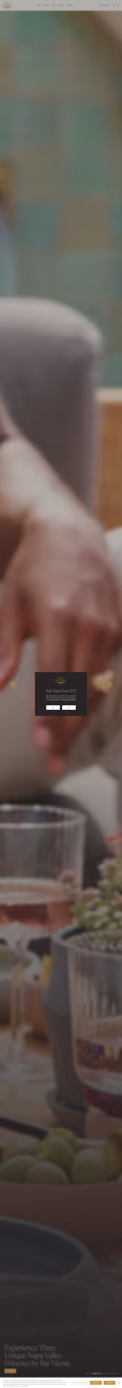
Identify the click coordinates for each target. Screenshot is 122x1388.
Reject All (96, 1382)
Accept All (109, 1382)
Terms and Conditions (69, 699)
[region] (61, 1383)
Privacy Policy (54, 699)
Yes (53, 707)
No (69, 707)
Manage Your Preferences (79, 1382)
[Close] (119, 1383)
